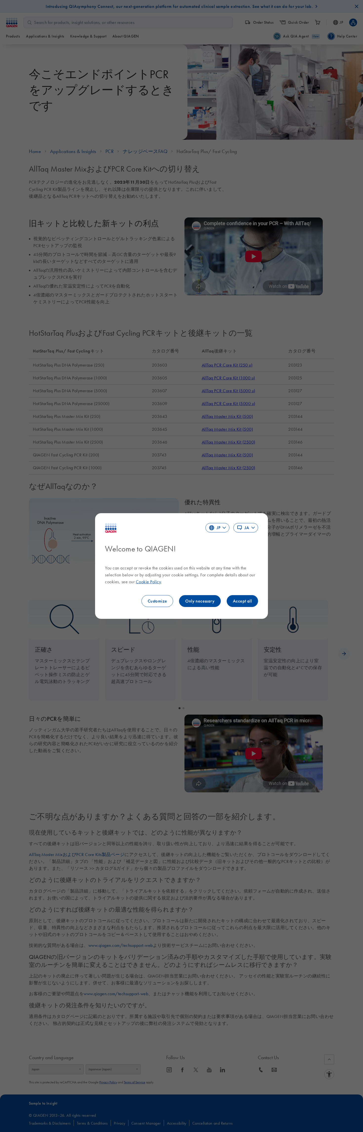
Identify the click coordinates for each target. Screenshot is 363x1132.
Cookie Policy (148, 582)
